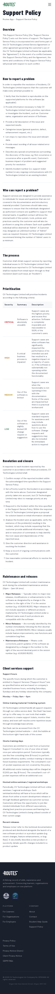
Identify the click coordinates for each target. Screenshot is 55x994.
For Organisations (11, 916)
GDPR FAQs (8, 961)
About (32, 911)
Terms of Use (9, 945)
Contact (33, 916)
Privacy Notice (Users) (13, 951)
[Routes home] (9, 4)
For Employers (9, 921)
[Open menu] (49, 4)
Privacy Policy (9, 940)
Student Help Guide (38, 921)
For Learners (8, 911)
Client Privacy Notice (12, 956)
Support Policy (36, 926)
